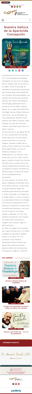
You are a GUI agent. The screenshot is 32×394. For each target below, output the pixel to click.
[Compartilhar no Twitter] (16, 70)
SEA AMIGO (6, 2)
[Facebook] (12, 7)
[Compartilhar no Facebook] (9, 70)
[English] (20, 7)
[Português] (17, 7)
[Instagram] (15, 7)
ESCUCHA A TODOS (16, 358)
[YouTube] (19, 384)
